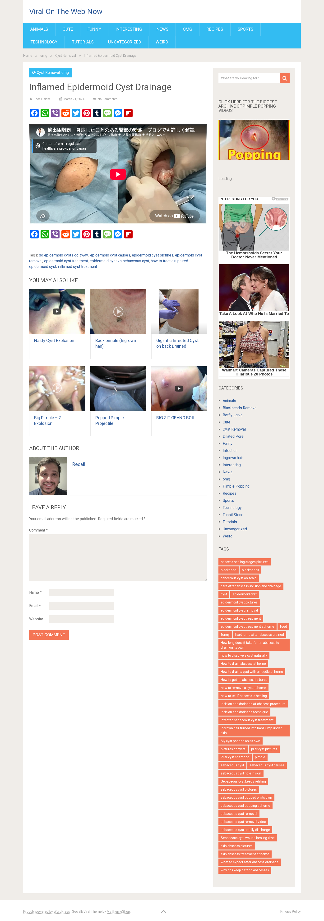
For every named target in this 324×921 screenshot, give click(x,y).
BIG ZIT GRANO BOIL (175, 417)
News (162, 29)
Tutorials (83, 41)
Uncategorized (124, 41)
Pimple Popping (236, 486)
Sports (245, 29)
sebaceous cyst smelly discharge (245, 830)
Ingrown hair (233, 458)
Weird (162, 41)
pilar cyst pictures (264, 749)
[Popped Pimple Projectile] (118, 388)
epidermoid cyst (245, 594)
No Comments (107, 99)
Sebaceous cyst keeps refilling (243, 781)
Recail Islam (42, 99)
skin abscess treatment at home (245, 854)
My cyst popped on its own (240, 741)
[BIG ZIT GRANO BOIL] (179, 388)
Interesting (129, 29)
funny (225, 634)
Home (27, 55)
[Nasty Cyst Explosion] (57, 311)
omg (187, 29)
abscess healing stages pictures (244, 562)
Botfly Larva (232, 415)
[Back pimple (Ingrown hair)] (118, 311)
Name (35, 592)
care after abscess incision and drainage (251, 586)
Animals (39, 29)
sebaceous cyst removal (239, 814)
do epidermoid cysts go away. (63, 255)
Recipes (215, 29)
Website (36, 619)
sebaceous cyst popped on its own (246, 797)
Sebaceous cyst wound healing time (248, 838)
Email (35, 605)
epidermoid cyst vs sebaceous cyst (119, 261)
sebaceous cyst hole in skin (241, 773)
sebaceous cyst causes (267, 765)
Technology (43, 41)
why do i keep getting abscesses (245, 870)
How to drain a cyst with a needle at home (252, 672)
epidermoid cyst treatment (66, 261)
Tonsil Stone (233, 515)
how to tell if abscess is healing (244, 696)
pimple (260, 757)
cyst (224, 594)
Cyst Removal (65, 55)
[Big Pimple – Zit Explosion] (57, 388)
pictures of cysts (233, 749)
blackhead (228, 570)
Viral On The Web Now (65, 11)
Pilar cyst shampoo (235, 757)
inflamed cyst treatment (77, 266)
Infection (230, 450)
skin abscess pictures (237, 846)
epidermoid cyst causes (110, 255)
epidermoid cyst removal (239, 610)
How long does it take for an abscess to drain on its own (250, 645)
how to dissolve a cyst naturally (244, 655)
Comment (38, 530)
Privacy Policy (290, 911)
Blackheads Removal (240, 408)
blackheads (250, 570)
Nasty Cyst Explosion (54, 340)
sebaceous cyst (232, 765)
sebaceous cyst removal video (243, 822)
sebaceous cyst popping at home (245, 805)
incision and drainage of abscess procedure (253, 704)
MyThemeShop (118, 911)
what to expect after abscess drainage (249, 862)
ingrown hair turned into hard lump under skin (251, 730)
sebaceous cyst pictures (239, 789)
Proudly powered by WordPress (46, 911)
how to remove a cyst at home (243, 688)
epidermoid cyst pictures (152, 255)
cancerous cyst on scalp (238, 578)
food (283, 626)
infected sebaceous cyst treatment (247, 720)
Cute (68, 29)
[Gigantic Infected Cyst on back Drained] (179, 311)
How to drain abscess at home (243, 663)
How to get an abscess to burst (244, 680)
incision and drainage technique (244, 712)
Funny (94, 29)
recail (78, 464)
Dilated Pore (233, 436)
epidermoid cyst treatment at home (247, 626)
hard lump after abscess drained (259, 634)
